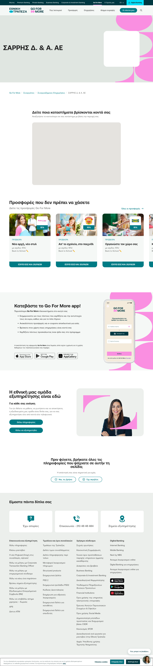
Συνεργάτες (28, 93)
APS (11, 607)
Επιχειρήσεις (89, 10)
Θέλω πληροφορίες (18, 545)
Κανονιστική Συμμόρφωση (88, 550)
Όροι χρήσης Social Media (88, 613)
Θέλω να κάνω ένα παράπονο (22, 578)
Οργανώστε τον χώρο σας (121, 244)
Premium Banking (23, 2)
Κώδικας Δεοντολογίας (53, 590)
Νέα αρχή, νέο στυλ (24, 244)
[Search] (141, 10)
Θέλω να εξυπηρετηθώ (26, 430)
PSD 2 (45, 580)
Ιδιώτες (12, 2)
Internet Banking (117, 545)
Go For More (97, 2)
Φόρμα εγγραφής (108, 10)
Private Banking (37, 2)
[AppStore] (118, 580)
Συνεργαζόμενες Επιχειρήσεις (51, 93)
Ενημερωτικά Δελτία (52, 575)
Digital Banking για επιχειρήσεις (124, 564)
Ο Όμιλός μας (109, 2)
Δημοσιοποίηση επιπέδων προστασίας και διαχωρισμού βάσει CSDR (89, 621)
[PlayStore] (118, 587)
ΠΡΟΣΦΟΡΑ (17, 240)
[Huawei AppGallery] (68, 354)
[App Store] (24, 354)
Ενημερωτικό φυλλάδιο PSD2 (56, 585)
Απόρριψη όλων (117, 662)
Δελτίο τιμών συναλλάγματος (56, 550)
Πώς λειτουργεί (56, 10)
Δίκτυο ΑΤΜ (14, 611)
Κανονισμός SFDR (84, 629)
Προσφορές (73, 10)
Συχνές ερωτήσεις (84, 545)
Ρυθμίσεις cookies (101, 662)
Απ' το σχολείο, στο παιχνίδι (76, 244)
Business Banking (52, 2)
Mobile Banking (117, 550)
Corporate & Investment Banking (73, 2)
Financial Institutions (85, 593)
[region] (76, 662)
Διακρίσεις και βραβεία (87, 566)
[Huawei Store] (118, 593)
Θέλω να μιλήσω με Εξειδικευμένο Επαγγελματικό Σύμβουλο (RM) (22, 591)
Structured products (52, 570)
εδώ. (64, 663)
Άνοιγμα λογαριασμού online (122, 560)
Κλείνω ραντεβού (17, 550)
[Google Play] (45, 354)
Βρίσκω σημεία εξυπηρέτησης (23, 583)
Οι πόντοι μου (128, 10)
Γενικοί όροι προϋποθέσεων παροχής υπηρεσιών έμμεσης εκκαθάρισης (89, 558)
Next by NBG (116, 555)
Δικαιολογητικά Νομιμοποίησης (90, 580)
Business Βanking (84, 570)
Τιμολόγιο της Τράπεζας (54, 545)
